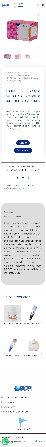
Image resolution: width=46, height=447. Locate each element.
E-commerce (8, 406)
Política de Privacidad (11, 436)
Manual (18, 75)
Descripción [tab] (8, 212)
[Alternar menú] (38, 5)
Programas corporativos (14, 397)
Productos (15, 72)
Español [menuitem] (20, 7)
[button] (43, 5)
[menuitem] (18, 3)
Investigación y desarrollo (15, 411)
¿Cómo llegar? (23, 429)
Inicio (8, 72)
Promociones (8, 402)
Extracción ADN (17, 185)
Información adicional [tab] (12, 216)
